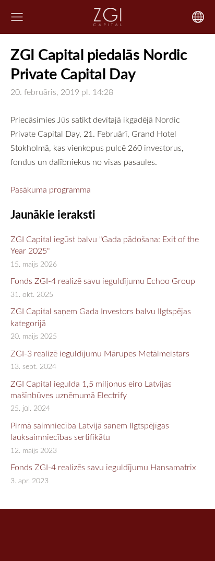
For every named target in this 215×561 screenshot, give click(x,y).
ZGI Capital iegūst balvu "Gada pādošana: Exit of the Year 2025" (104, 244)
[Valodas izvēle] (198, 17)
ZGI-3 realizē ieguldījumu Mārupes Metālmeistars (99, 353)
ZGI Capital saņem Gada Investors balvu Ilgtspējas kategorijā (100, 316)
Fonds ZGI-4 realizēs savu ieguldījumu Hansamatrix (103, 467)
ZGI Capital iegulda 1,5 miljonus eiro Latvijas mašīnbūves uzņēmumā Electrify (91, 389)
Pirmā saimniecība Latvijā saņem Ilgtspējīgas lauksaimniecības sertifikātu (89, 431)
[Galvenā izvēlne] (17, 17)
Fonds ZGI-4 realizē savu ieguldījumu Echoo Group (102, 281)
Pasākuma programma (50, 189)
